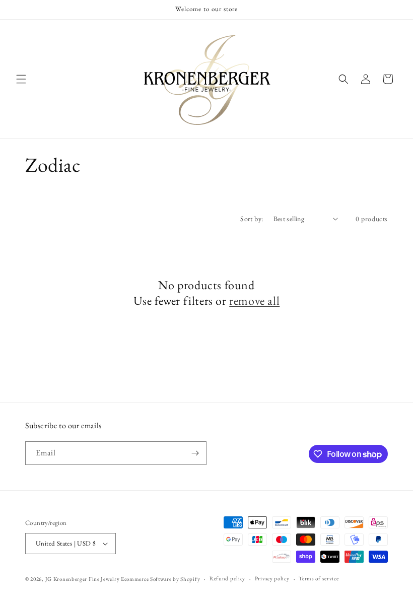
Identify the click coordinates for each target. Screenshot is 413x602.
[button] (21, 79)
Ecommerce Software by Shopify (160, 578)
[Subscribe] (195, 453)
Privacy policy (272, 578)
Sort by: (251, 218)
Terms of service (318, 578)
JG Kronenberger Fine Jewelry (82, 578)
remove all (254, 300)
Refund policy (227, 578)
